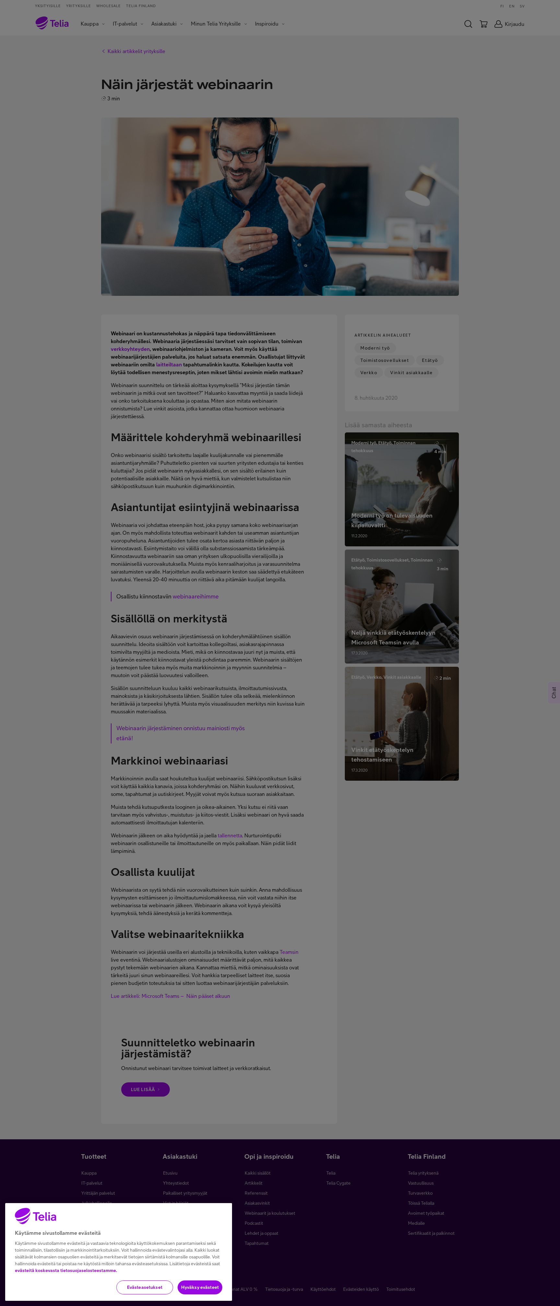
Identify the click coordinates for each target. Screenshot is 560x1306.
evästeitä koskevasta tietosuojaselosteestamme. (66, 1270)
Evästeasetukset (144, 1287)
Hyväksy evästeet (200, 1287)
